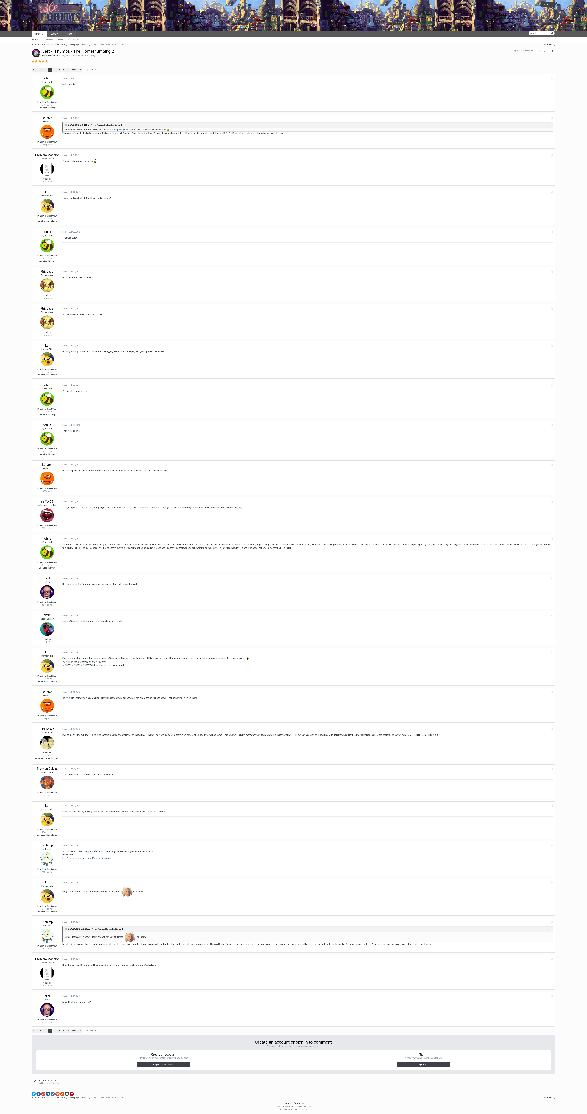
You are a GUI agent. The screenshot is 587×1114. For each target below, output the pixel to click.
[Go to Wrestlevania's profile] (36, 53)
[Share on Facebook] (38, 1094)
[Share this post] (552, 78)
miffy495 (47, 501)
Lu (47, 192)
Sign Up (547, 4)
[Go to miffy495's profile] (47, 515)
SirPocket (47, 729)
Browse (39, 34)
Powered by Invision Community (293, 1109)
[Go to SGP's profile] (47, 629)
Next (74, 70)
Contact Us (299, 1103)
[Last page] (80, 70)
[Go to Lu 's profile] (47, 206)
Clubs (69, 34)
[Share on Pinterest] (72, 1094)
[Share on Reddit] (57, 1094)
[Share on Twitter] (34, 1094)
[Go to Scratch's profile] (47, 132)
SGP (47, 615)
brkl (47, 578)
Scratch (47, 118)
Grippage (47, 271)
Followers (542, 51)
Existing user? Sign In (527, 4)
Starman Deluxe (47, 769)
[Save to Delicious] (53, 1094)
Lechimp (47, 845)
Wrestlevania (51, 55)
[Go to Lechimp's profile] (47, 859)
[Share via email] (67, 1094)
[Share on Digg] (48, 1094)
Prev (40, 70)
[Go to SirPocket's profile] (47, 743)
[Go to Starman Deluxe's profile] (47, 782)
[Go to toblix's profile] (47, 92)
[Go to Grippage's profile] (47, 285)
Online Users (73, 40)
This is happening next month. (121, 129)
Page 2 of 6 (90, 70)
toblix (47, 78)
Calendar (49, 40)
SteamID (107, 811)
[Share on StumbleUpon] (62, 1094)
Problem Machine (47, 155)
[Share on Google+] (43, 1094)
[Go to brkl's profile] (47, 592)
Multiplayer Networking (84, 55)
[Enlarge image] (168, 129)
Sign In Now (423, 1065)
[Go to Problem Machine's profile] (47, 169)
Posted (70, 78)
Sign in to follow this (526, 51)
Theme (286, 1103)
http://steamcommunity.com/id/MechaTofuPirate (86, 858)
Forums (35, 40)
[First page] (34, 70)
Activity (54, 34)
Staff (60, 40)
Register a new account (163, 1065)
